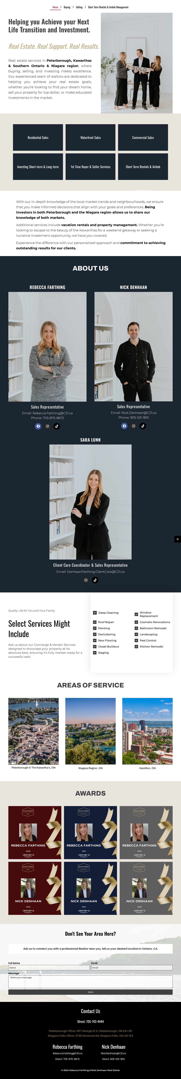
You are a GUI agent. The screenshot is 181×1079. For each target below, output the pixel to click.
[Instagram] (47, 426)
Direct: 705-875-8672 (67, 1059)
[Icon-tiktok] (56, 426)
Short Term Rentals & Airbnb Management (108, 7)
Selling (79, 7)
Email (94, 963)
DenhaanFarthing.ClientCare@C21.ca (96, 572)
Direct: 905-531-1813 (113, 1059)
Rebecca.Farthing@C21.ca (53, 413)
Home (55, 7)
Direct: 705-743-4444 (90, 1021)
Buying (67, 7)
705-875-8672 (53, 418)
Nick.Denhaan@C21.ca (138, 413)
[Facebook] (38, 426)
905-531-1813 (139, 417)
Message (13, 973)
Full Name (14, 963)
